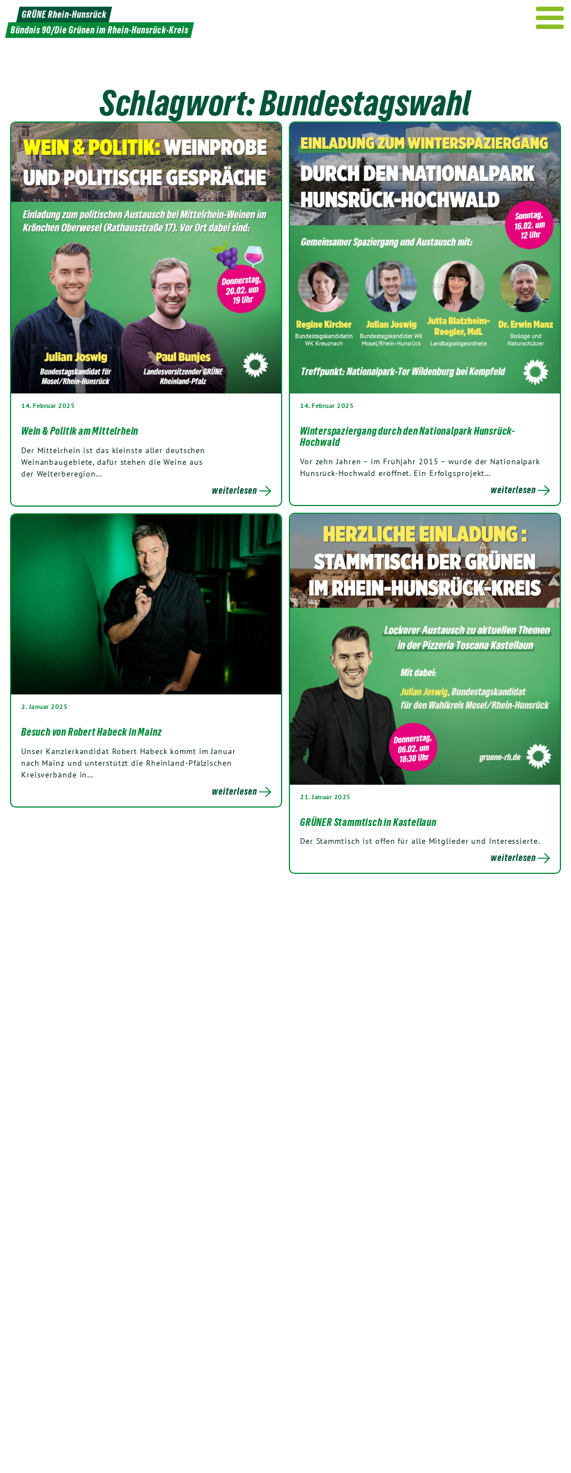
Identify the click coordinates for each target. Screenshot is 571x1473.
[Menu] (550, 18)
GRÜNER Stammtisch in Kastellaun (368, 822)
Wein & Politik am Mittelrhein (79, 431)
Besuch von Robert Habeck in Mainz (91, 732)
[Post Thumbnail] (146, 257)
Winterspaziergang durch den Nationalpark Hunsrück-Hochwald (407, 436)
